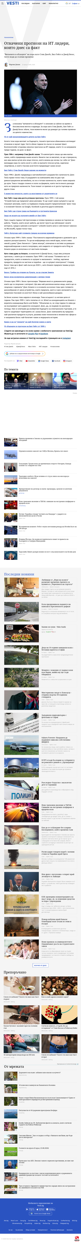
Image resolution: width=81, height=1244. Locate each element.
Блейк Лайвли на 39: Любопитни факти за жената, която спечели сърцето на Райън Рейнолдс (45, 1124)
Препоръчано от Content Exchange (66, 1064)
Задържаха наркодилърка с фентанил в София (54, 716)
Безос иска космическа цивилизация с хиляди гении (27, 277)
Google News (45, 361)
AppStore (44, 334)
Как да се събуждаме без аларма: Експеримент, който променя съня (57, 828)
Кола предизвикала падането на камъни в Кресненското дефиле (56, 605)
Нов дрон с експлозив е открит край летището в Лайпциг (58, 875)
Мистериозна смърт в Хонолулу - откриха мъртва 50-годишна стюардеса (56, 694)
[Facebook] (40, 1232)
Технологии (8, 37)
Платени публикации (57, 1230)
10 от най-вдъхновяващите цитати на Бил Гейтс (25, 137)
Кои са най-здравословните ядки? (55, 997)
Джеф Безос (21, 346)
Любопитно (53, 3)
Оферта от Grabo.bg (47, 629)
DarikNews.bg (32, 1220)
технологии (55, 346)
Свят (44, 3)
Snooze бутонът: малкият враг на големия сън (20, 1027)
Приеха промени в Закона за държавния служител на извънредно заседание (46, 439)
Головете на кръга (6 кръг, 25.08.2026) (34, 1148)
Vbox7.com (14, 1220)
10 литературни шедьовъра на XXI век (19, 1055)
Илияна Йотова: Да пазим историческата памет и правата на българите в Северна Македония (43, 540)
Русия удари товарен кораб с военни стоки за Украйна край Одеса (58, 853)
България (36, 3)
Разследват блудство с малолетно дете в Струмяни (57, 783)
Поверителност (43, 1230)
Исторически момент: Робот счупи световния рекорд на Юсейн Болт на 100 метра (48, 527)
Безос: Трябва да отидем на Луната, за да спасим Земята (29, 272)
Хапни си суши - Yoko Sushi (54, 627)
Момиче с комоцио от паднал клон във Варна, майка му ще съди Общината (57, 672)
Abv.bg (6, 1220)
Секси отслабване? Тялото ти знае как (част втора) (59, 1056)
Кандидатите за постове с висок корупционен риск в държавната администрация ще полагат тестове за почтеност (45, 1174)
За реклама (19, 1230)
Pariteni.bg (46, 1223)
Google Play (33, 334)
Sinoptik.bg (28, 1223)
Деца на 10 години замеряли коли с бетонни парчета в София (57, 648)
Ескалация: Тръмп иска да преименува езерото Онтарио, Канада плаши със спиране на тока (45, 465)
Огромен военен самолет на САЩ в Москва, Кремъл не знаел (43, 451)
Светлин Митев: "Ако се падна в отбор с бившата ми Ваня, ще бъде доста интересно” (46, 1136)
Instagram (66, 338)
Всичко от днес (40, 965)
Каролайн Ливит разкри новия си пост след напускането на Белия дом (47, 552)
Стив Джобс (9, 346)
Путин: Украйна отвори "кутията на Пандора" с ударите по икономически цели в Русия (42, 515)
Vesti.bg (13, 3)
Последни (25, 3)
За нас (11, 1230)
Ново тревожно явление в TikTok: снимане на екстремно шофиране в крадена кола (47, 502)
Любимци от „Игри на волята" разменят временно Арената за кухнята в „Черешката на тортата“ (57, 582)
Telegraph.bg (64, 1223)
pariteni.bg (21, 493)
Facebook (57, 361)
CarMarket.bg (65, 1220)
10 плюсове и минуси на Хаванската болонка (37, 1085)
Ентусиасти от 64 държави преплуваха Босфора (38, 1110)
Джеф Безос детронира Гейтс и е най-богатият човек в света (39, 385)
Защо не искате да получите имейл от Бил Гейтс (25, 215)
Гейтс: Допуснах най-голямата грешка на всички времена (29, 233)
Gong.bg (23, 1220)
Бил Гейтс (32, 346)
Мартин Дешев (14, 64)
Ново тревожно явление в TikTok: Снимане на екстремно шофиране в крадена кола (58, 807)
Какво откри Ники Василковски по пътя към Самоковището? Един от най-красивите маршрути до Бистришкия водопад (47, 1099)
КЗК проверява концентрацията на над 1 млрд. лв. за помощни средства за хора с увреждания (58, 899)
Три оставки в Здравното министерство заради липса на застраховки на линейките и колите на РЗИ (47, 1187)
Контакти (70, 1230)
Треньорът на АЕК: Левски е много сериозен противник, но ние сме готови (46, 1162)
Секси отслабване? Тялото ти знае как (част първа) (21, 998)
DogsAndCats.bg (53, 1220)
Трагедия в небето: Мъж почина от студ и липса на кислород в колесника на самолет (44, 477)
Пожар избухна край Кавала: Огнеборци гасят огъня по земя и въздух (56, 921)
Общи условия (30, 1230)
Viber (21, 361)
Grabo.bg (37, 1223)
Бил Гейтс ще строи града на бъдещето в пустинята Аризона (30, 211)
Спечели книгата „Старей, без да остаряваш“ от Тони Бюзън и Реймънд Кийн (59, 1027)
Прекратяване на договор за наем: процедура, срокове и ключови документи (45, 490)
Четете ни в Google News (42, 1213)
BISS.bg (74, 1220)
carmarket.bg (22, 505)
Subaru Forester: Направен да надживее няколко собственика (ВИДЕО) (56, 739)
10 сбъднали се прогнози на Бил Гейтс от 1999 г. (25, 326)
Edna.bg (55, 1223)
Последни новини (19, 574)
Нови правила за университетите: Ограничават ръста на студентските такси (58, 944)
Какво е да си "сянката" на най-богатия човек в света (27, 322)
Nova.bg (42, 1220)
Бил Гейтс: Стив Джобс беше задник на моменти (25, 170)
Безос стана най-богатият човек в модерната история (15, 385)
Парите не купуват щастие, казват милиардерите (61, 385)
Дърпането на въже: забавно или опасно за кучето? (40, 1072)
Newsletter (31, 361)
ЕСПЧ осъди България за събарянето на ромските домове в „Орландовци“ (58, 761)
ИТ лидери (43, 346)
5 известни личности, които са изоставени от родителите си (30, 193)
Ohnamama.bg (17, 1223)
